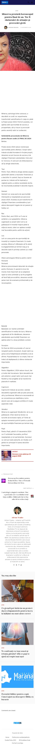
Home (7, 737)
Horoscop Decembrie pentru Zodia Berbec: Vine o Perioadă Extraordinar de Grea (19, 480)
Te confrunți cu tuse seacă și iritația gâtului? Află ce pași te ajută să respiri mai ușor (15, 654)
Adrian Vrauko (13, 27)
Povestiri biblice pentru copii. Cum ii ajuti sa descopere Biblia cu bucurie (17, 697)
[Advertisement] (17, 92)
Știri (16, 10)
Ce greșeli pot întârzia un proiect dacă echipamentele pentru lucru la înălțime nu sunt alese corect (17, 611)
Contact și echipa (17, 743)
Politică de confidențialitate (21, 737)
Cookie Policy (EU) (10, 740)
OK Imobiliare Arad (24, 740)
